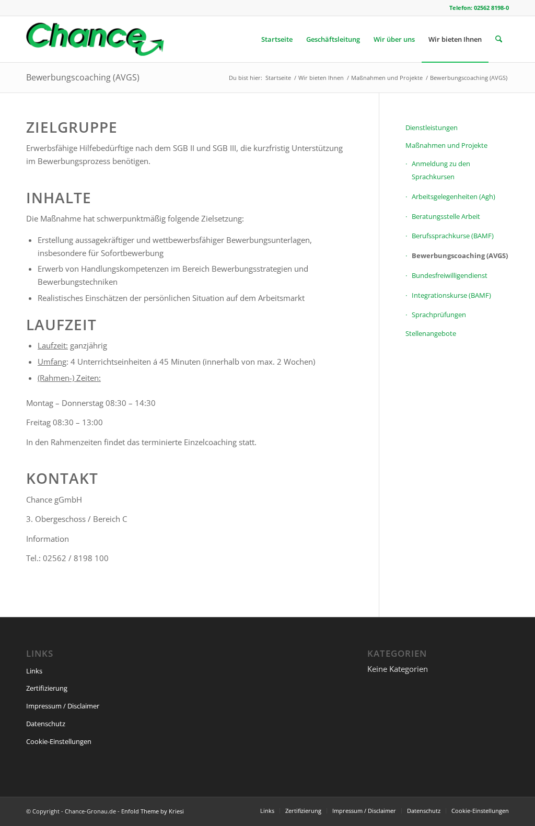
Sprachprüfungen (439, 314)
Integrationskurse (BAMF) (451, 295)
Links (34, 671)
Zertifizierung (46, 688)
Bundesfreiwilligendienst (449, 275)
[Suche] (499, 39)
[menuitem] (276, 39)
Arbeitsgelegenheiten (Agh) (453, 196)
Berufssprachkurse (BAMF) (453, 235)
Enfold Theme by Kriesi (152, 811)
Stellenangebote (430, 333)
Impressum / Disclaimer (62, 706)
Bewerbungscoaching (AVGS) (82, 77)
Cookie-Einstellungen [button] (58, 741)
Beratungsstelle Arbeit (446, 216)
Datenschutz (45, 723)
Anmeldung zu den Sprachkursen (441, 170)
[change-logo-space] (95, 39)
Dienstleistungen (431, 127)
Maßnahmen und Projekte (446, 145)
